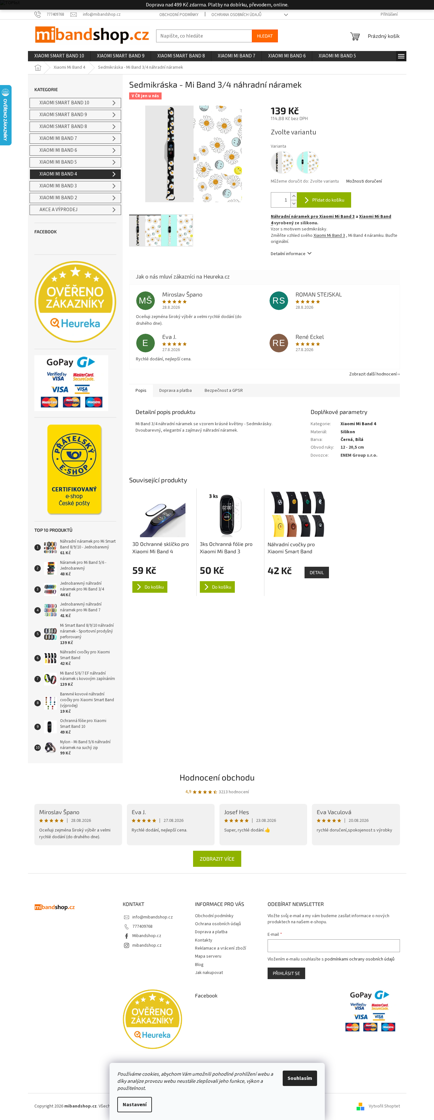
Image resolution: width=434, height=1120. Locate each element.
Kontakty (203, 940)
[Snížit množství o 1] (293, 203)
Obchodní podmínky (179, 15)
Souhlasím (300, 1078)
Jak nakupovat (209, 972)
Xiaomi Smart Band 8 (63, 126)
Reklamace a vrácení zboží (220, 948)
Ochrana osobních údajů (236, 15)
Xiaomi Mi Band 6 (58, 150)
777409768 (142, 926)
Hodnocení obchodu (217, 777)
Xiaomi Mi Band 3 (58, 186)
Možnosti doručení (364, 181)
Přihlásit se (286, 973)
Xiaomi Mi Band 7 (58, 138)
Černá (347, 439)
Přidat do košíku (328, 199)
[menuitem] (59, 56)
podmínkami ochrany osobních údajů (359, 959)
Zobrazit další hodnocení (373, 374)
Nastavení (134, 1104)
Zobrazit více (217, 859)
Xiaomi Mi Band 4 (58, 174)
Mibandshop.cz (146, 936)
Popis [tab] (141, 390)
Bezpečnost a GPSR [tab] (224, 390)
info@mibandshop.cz (152, 917)
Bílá (359, 439)
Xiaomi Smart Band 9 (63, 114)
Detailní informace (288, 254)
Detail (317, 572)
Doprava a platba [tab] (175, 390)
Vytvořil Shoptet (384, 1106)
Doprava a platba (211, 932)
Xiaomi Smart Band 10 (64, 102)
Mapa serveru (208, 956)
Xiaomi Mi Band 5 (58, 162)
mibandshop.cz (147, 945)
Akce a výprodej (58, 209)
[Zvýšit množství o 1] (293, 196)
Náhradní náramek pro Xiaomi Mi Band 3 (313, 216)
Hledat (265, 36)
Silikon (348, 432)
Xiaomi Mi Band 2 (58, 197)
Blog (199, 964)
